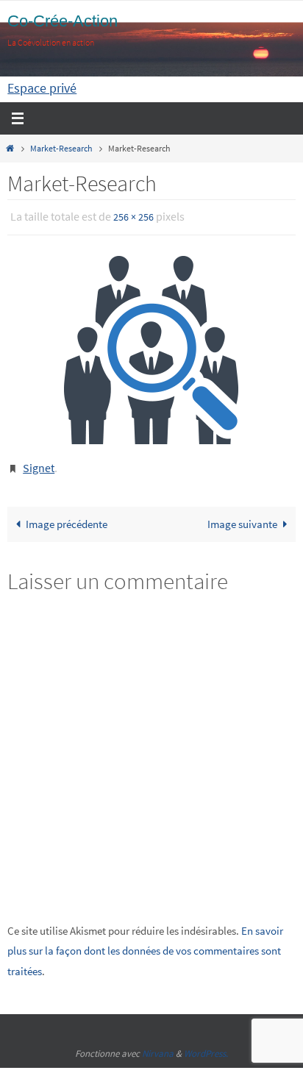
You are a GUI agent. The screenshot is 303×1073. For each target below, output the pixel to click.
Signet (38, 462)
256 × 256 (133, 216)
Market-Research (61, 148)
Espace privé (41, 87)
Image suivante (242, 517)
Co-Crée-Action (62, 21)
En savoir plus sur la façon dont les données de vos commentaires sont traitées (145, 943)
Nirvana (158, 1047)
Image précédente (66, 517)
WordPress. (206, 1047)
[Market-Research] (151, 347)
